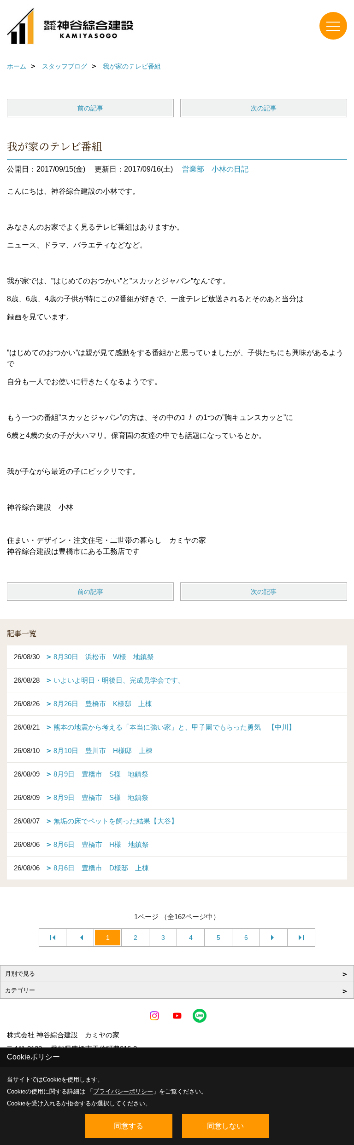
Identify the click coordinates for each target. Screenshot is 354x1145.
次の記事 (264, 108)
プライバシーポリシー (123, 1091)
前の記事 (90, 108)
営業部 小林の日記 (215, 169)
